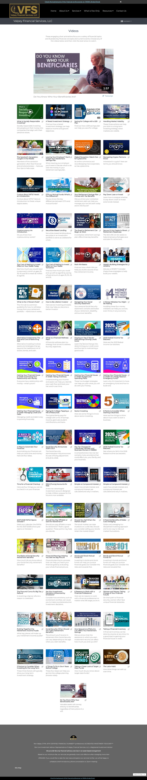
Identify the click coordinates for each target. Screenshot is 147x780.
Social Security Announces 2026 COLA (56, 447)
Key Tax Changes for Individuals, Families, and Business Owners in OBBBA (85, 448)
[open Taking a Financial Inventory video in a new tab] (128, 629)
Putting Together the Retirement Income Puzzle (28, 629)
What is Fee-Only (92, 11)
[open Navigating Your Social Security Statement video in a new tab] (100, 302)
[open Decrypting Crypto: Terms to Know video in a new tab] (128, 157)
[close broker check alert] (121, 2)
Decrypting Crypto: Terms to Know (114, 158)
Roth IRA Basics (80, 264)
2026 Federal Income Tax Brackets (113, 447)
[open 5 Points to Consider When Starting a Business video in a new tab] (128, 411)
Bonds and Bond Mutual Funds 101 (113, 556)
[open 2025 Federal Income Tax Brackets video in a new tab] (128, 338)
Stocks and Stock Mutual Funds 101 (84, 556)
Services (76, 11)
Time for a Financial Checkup (28, 484)
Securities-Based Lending (56, 230)
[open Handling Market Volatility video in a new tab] (128, 121)
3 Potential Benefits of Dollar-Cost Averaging (115, 520)
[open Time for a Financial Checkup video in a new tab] (42, 484)
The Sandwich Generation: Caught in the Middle (27, 158)
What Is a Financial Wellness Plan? (57, 338)
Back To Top (138, 774)
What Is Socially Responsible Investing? (28, 122)
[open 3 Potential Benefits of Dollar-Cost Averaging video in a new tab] (128, 520)
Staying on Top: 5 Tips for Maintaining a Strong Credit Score (85, 339)
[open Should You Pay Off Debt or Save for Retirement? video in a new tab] (71, 520)
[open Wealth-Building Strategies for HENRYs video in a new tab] (128, 265)
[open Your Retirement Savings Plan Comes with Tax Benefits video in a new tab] (100, 195)
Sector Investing (81, 411)
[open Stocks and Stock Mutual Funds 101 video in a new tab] (100, 556)
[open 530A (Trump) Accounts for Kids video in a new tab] (71, 484)
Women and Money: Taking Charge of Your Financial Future (114, 593)
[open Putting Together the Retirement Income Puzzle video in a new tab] (42, 629)
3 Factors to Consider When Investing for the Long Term (28, 667)
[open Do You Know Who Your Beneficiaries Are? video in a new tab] (85, 700)
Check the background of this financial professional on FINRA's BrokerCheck (72, 2)
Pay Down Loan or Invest (113, 194)
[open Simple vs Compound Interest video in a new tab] (100, 484)
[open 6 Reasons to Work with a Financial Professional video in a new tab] (100, 592)
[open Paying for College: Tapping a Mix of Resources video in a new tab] (71, 411)
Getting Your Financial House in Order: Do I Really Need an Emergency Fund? (115, 376)
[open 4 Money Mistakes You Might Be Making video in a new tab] (128, 302)
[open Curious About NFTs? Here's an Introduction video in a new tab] (42, 195)
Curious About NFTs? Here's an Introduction (28, 195)
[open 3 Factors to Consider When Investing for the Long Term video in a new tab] (42, 667)
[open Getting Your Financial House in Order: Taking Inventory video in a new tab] (71, 375)
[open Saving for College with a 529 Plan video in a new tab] (100, 121)
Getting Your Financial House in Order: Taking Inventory (57, 376)
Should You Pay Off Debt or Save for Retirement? (56, 520)
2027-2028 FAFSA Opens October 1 (26, 520)
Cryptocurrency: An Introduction (24, 231)
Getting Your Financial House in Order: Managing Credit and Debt (29, 412)
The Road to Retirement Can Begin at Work (86, 231)
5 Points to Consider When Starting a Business (114, 411)
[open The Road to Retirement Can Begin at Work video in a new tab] (100, 231)
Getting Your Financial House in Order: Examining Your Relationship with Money (28, 376)
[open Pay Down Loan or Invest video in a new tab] (128, 195)
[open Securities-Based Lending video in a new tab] (71, 231)
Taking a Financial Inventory (114, 629)
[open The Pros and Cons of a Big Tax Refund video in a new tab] (42, 592)
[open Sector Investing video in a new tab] (100, 411)
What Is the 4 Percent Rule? (28, 302)
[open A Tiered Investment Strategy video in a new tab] (71, 121)
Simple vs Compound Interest (86, 484)
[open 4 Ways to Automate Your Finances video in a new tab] (42, 447)
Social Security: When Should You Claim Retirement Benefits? (57, 630)
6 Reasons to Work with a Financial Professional (84, 592)
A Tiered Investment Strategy (57, 121)
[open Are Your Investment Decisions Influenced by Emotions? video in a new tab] (71, 592)
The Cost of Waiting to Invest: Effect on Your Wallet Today (28, 265)
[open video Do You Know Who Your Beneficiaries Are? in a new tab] (103, 96)
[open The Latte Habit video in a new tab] (128, 667)
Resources (107, 11)
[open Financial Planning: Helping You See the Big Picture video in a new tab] (71, 556)
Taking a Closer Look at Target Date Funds (86, 667)
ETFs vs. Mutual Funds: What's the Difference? (58, 195)
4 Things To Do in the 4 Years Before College (57, 667)
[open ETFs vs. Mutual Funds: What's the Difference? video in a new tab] (71, 195)
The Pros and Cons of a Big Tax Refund (29, 592)
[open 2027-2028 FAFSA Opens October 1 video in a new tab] (42, 520)
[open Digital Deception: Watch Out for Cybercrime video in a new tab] (100, 157)
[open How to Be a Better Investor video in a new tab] (71, 302)
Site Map (18, 768)
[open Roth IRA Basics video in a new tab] (100, 265)
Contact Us (121, 11)
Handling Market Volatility (113, 121)
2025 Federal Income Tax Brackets (113, 338)
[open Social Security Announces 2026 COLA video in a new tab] (71, 447)
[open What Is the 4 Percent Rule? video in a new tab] (42, 302)
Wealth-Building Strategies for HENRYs (115, 265)
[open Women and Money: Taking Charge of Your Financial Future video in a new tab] (128, 592)
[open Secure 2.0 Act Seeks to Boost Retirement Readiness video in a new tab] (128, 231)
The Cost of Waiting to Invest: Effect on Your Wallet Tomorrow (57, 266)
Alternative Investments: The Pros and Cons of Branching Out (28, 339)
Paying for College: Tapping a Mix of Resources (57, 411)
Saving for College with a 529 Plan (85, 122)
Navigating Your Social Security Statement (83, 302)
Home (53, 11)
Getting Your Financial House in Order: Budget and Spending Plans (86, 376)
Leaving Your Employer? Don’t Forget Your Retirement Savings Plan (58, 158)
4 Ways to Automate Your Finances (27, 447)
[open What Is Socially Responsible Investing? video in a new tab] (42, 121)
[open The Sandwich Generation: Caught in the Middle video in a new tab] (42, 157)
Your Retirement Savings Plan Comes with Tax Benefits (86, 195)
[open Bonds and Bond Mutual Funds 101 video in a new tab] (128, 556)
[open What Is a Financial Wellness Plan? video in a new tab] (71, 338)
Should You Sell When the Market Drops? (84, 520)
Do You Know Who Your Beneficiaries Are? (69, 700)
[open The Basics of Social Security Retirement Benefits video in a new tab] (42, 556)
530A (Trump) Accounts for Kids (56, 485)
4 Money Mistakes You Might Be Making (114, 302)
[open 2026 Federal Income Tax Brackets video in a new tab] (128, 447)
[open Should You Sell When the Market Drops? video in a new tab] (100, 520)
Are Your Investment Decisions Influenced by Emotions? (55, 593)
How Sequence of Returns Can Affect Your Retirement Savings (85, 630)
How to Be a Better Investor (57, 302)
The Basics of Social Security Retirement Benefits (28, 556)
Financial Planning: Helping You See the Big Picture (57, 556)
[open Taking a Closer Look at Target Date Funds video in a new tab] (100, 667)
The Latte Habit (109, 666)
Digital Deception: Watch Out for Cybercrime (86, 158)
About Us (63, 11)
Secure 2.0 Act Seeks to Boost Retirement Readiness (115, 231)
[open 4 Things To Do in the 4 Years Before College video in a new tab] (71, 667)
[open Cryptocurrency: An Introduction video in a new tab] (42, 231)
